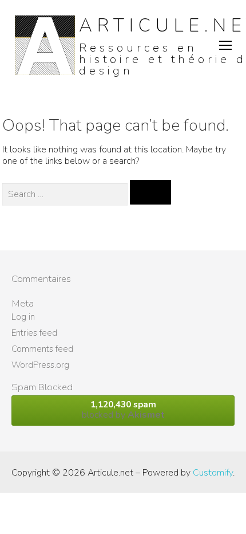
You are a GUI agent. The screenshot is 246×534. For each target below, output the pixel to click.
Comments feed (42, 349)
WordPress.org (40, 365)
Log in (23, 317)
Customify (213, 472)
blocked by (123, 410)
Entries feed (34, 333)
